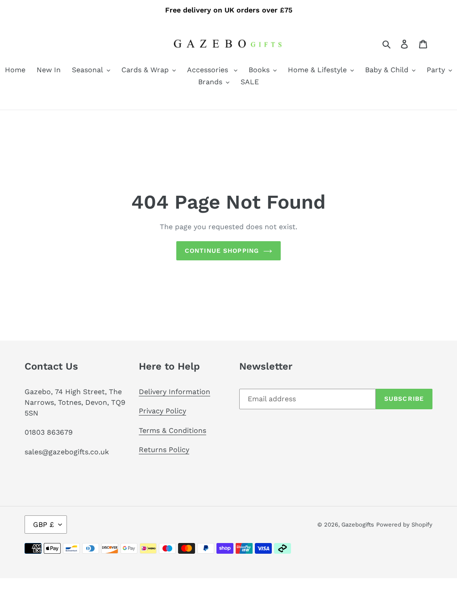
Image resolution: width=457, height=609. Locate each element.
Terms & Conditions (172, 430)
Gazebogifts (357, 524)
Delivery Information (174, 391)
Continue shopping (222, 250)
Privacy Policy (162, 411)
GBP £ (43, 524)
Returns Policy (164, 449)
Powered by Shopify (404, 524)
